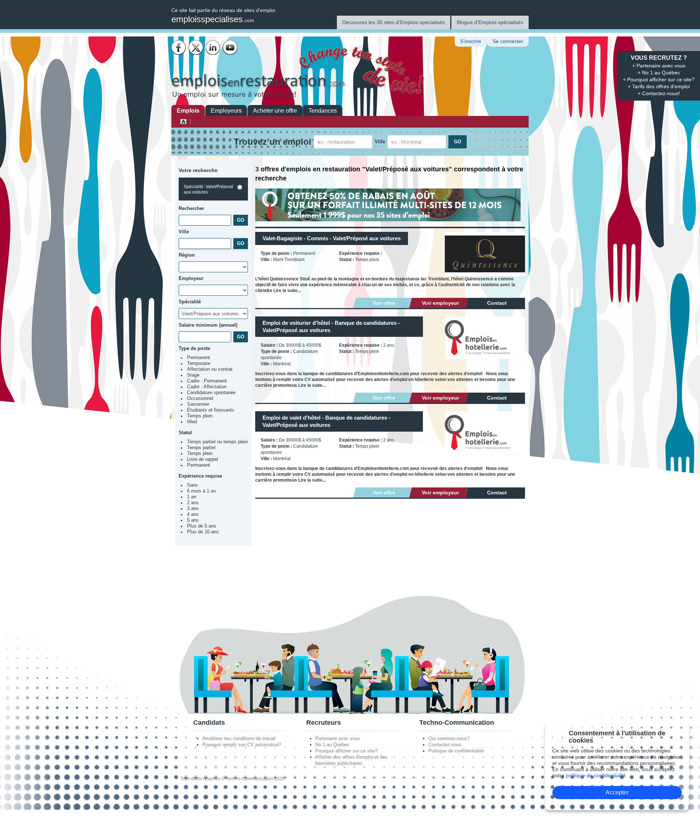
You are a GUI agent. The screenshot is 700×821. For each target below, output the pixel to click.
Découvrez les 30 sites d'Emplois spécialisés (393, 22)
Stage (193, 375)
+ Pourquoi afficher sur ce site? (659, 79)
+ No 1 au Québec (659, 72)
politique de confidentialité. (596, 775)
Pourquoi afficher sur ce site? (346, 751)
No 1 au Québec (332, 744)
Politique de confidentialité (456, 751)
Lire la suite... (287, 290)
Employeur (191, 278)
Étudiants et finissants (210, 410)
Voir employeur (440, 303)
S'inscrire (470, 41)
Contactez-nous (445, 744)
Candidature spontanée (211, 392)
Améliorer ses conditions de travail (238, 738)
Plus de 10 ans (203, 531)
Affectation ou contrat (210, 369)
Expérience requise (200, 476)
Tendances (322, 111)
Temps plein (200, 416)
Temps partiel (201, 447)
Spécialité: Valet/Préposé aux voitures (208, 189)
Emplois (188, 111)
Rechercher (191, 208)
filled (192, 421)
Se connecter (508, 41)
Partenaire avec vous (337, 738)
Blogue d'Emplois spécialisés (490, 22)
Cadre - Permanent (207, 381)
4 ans (193, 514)
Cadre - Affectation (206, 386)
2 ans (193, 502)
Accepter (617, 792)
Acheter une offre (275, 111)
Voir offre (384, 303)
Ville (380, 141)
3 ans (193, 508)
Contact (497, 303)
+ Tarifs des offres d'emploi (659, 86)
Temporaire (198, 363)
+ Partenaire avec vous (658, 66)
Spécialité (190, 301)
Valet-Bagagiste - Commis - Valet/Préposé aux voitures (331, 238)
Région (187, 255)
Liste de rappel (202, 459)
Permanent (198, 357)
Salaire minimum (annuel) (208, 325)
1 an (191, 496)
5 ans (193, 520)
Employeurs (226, 111)
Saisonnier (198, 404)
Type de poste (194, 348)
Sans (192, 485)
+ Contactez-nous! (659, 93)
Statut (185, 432)
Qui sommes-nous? (449, 738)
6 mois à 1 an (201, 491)
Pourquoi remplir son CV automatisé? (241, 744)
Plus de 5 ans (201, 526)
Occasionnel (200, 398)
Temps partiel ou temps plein (217, 441)
